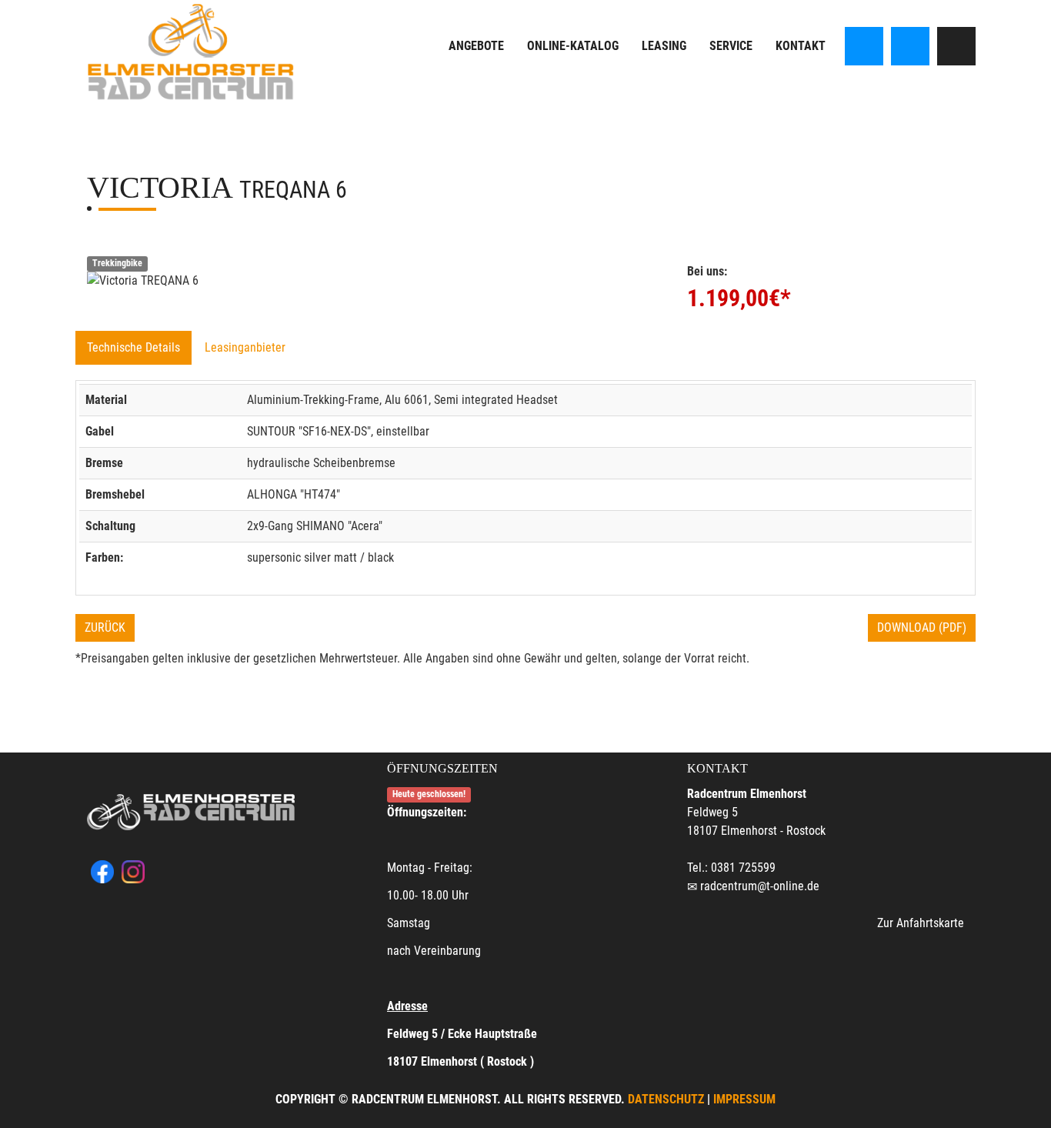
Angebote (476, 45)
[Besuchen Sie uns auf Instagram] (910, 46)
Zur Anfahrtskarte (920, 923)
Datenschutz (666, 1099)
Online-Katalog (573, 45)
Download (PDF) (921, 627)
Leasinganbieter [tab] (245, 347)
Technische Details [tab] (133, 347)
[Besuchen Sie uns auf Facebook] (864, 46)
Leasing (664, 45)
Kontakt (801, 45)
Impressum (744, 1099)
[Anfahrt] (956, 46)
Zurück (105, 627)
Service (730, 45)
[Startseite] (191, 52)
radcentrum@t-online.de (759, 886)
